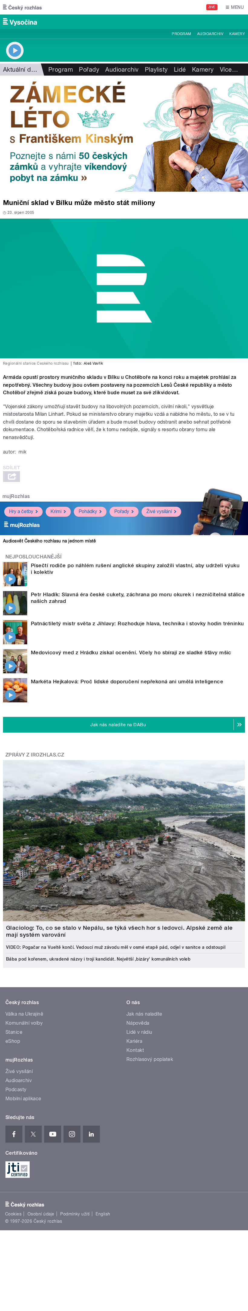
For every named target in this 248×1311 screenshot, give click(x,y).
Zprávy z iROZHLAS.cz (34, 755)
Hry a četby (21, 511)
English (103, 1214)
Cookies (13, 1214)
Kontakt (135, 1050)
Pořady (89, 69)
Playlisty (156, 69)
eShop (12, 1041)
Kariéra (134, 1041)
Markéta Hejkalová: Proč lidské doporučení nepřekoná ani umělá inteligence (127, 681)
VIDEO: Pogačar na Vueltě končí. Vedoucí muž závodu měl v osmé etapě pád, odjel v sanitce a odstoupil (115, 947)
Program (181, 34)
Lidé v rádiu (139, 1032)
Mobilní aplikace (23, 1098)
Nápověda (137, 1023)
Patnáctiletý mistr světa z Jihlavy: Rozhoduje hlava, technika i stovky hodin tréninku (137, 623)
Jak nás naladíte (144, 1014)
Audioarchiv (210, 34)
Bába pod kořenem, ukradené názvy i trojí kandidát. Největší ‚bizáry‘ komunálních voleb (98, 959)
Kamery (237, 34)
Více (229, 69)
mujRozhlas (16, 496)
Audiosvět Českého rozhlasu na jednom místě (49, 540)
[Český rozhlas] (22, 7)
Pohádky (88, 511)
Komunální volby (24, 1023)
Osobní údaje (41, 1214)
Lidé (180, 69)
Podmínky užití (75, 1214)
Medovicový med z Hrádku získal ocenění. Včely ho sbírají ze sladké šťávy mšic (131, 652)
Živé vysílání (159, 511)
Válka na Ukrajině (24, 1014)
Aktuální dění (21, 69)
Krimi (56, 511)
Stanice (13, 1032)
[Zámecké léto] (124, 134)
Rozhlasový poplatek (149, 1059)
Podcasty (16, 1089)
